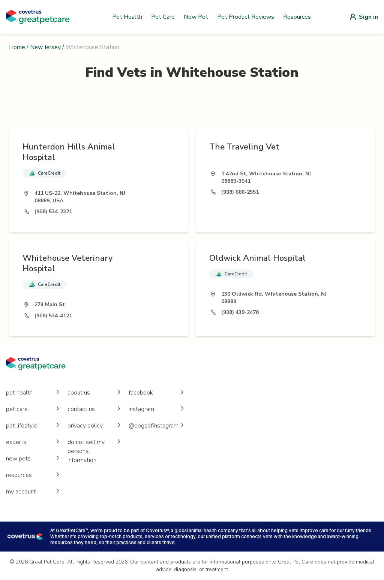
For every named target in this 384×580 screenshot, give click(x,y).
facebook (141, 393)
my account (21, 491)
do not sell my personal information (86, 451)
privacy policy (85, 426)
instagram (141, 409)
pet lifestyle (22, 426)
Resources (297, 17)
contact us (81, 409)
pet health (19, 393)
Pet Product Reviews (245, 17)
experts (16, 442)
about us (79, 393)
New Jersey (45, 47)
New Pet (196, 17)
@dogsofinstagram (153, 426)
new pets (18, 458)
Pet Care (163, 17)
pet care (17, 409)
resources (19, 475)
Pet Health (127, 17)
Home (17, 47)
